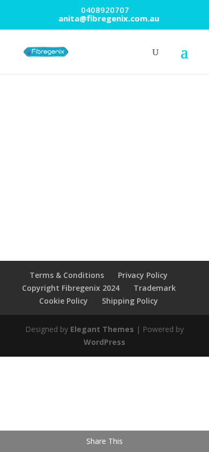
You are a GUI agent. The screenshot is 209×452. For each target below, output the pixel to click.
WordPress (104, 342)
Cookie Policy (63, 301)
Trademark (154, 288)
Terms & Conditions (66, 275)
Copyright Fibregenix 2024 (71, 288)
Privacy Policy (143, 275)
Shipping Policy (130, 301)
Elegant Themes (102, 329)
